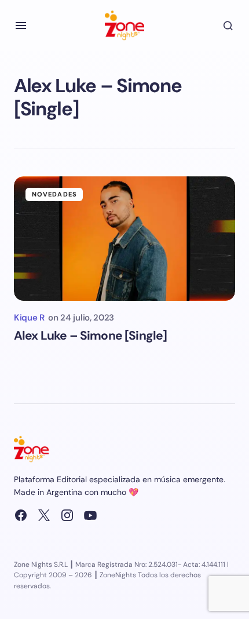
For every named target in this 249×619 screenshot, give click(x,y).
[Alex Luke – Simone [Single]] (124, 238)
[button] (21, 25)
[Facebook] (20, 515)
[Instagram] (67, 515)
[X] (44, 515)
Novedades (54, 194)
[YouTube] (90, 515)
